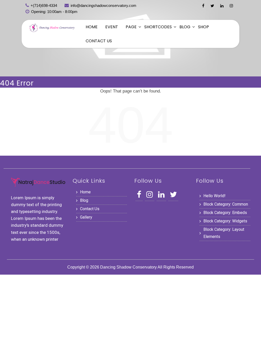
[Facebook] (203, 5)
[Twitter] (212, 5)
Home (92, 27)
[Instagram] (231, 5)
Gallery (86, 217)
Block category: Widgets (225, 221)
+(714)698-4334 (44, 5)
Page (131, 27)
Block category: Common (225, 204)
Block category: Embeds (225, 212)
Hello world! (214, 195)
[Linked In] (222, 5)
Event (111, 27)
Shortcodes (158, 27)
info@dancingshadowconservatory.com (103, 5)
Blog (184, 27)
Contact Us (99, 41)
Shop (203, 27)
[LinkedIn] (161, 195)
